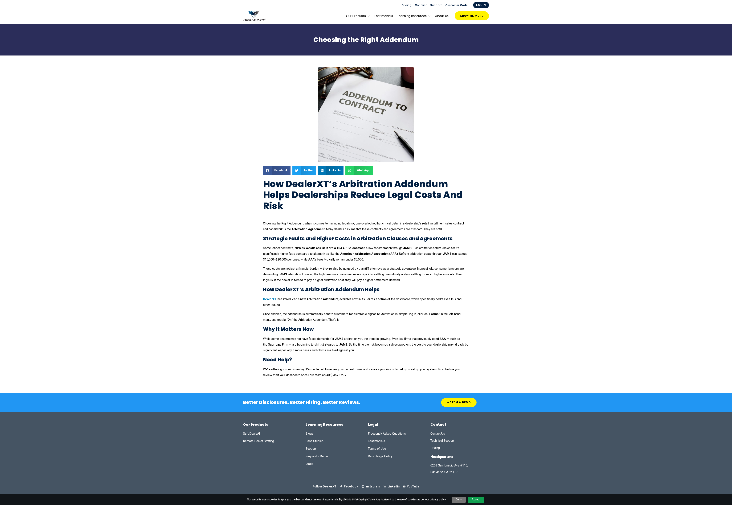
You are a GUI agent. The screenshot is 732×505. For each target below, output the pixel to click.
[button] (277, 170)
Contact (421, 5)
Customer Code (456, 5)
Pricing (406, 5)
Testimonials (383, 16)
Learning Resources (412, 16)
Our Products (356, 16)
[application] (368, 16)
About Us (442, 16)
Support (436, 5)
